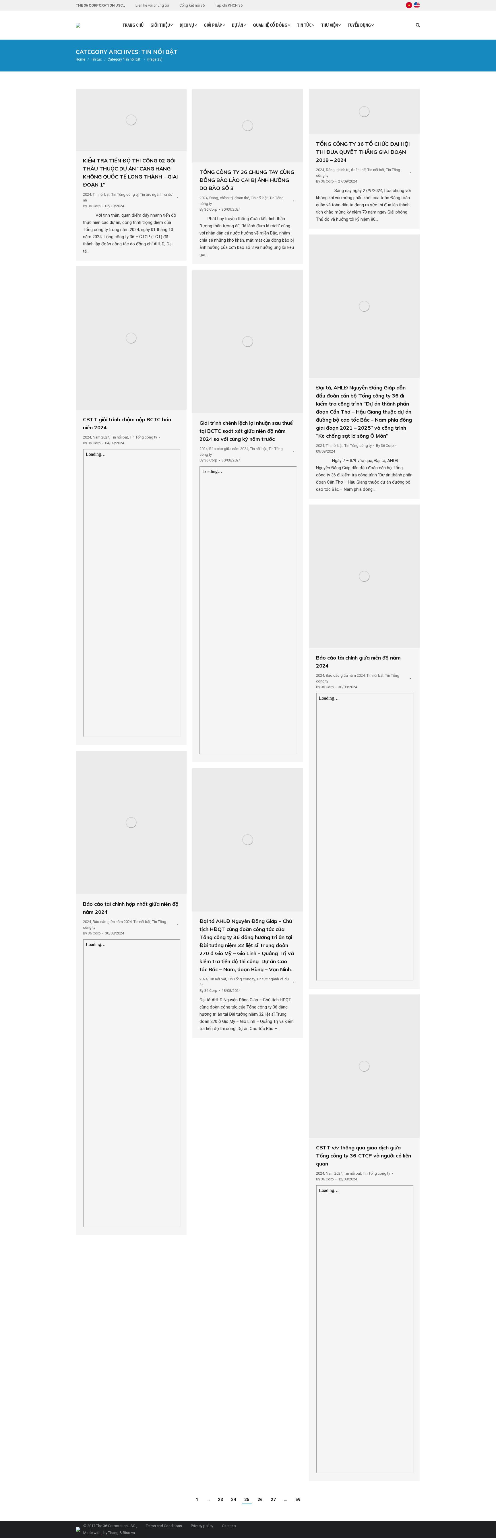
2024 (87, 194)
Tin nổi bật (101, 194)
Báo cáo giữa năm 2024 (228, 449)
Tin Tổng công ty (124, 194)
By (92, 206)
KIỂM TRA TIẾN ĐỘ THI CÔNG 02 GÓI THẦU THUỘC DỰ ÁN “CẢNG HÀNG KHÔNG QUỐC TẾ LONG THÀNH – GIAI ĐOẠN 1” (130, 172)
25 (246, 1499)
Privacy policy (201, 1526)
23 (220, 1499)
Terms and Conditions (163, 1526)
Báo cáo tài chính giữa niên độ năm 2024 (358, 661)
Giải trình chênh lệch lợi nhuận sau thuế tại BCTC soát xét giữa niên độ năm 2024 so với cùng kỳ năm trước (246, 431)
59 (298, 1499)
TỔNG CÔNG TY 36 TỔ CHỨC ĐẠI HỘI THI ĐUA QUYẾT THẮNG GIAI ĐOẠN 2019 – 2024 (363, 152)
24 (233, 1499)
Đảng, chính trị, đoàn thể (229, 198)
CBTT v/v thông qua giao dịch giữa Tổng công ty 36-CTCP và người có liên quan (363, 1155)
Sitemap (228, 1526)
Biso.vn (129, 1533)
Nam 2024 (101, 437)
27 (273, 1499)
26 (260, 1499)
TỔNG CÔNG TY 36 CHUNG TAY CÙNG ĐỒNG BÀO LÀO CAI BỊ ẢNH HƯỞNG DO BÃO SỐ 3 (246, 180)
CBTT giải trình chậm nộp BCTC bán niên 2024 (127, 423)
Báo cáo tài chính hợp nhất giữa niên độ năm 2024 (131, 908)
